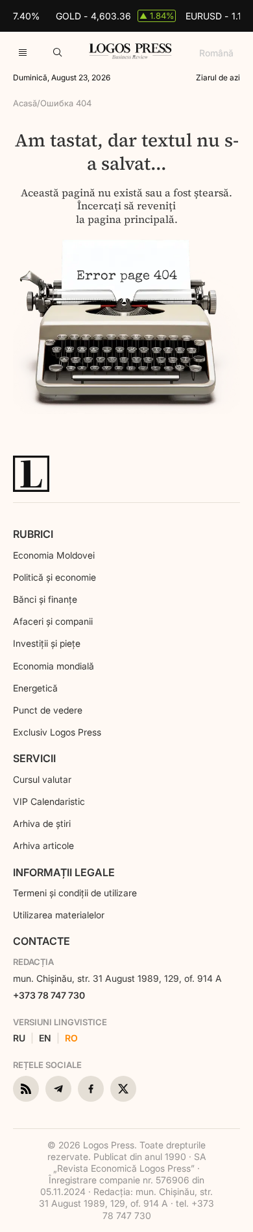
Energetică (35, 687)
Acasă (25, 103)
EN (45, 1038)
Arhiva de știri (42, 823)
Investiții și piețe (46, 643)
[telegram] (58, 1089)
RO (71, 1038)
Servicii (34, 758)
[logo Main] (130, 55)
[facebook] (91, 1089)
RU (19, 1038)
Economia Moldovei (54, 555)
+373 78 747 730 (49, 995)
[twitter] (123, 1089)
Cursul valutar (42, 779)
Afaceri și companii (53, 621)
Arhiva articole (43, 845)
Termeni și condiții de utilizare (75, 892)
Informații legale (64, 872)
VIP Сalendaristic (49, 801)
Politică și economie (54, 577)
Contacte (41, 941)
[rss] (26, 1089)
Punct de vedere (47, 709)
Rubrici (33, 534)
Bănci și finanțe (45, 599)
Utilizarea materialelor (58, 914)
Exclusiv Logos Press (57, 732)
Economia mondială (53, 665)
